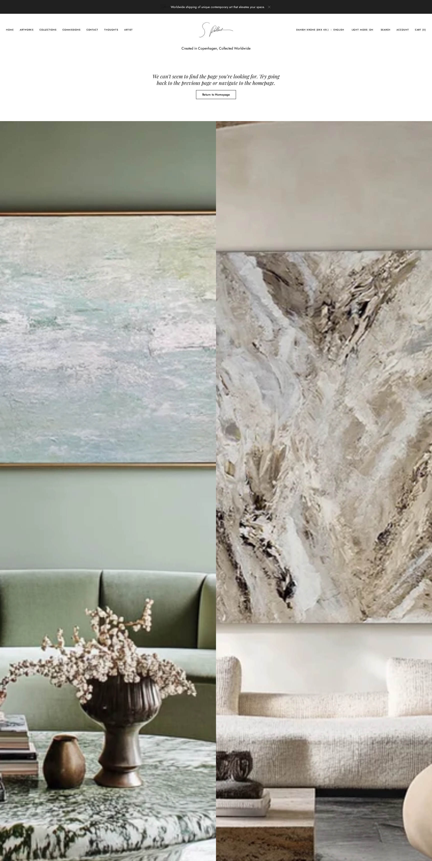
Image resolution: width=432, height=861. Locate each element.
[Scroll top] (424, 853)
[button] (312, 30)
